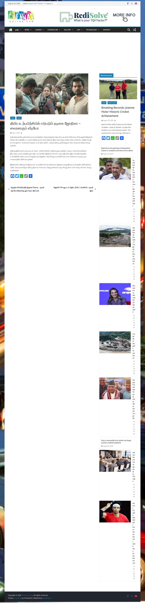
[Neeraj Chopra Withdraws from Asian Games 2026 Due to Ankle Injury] (115, 541)
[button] (20, 29)
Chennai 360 (53, 30)
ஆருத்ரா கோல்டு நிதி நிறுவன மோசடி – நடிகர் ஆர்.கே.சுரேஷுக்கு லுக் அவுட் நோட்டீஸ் (27, 189)
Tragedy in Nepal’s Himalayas (134, 346)
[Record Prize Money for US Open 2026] (115, 306)
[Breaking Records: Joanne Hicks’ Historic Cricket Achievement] (118, 89)
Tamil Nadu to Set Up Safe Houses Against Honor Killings (134, 183)
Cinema (38, 30)
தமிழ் (17, 30)
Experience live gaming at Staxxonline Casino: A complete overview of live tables (117, 149)
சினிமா (19, 118)
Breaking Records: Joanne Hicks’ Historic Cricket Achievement (117, 112)
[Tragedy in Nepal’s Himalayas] (115, 353)
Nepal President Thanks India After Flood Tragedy (134, 399)
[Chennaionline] (10, 29)
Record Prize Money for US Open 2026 (134, 299)
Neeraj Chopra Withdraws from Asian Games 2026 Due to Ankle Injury (134, 533)
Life (78, 30)
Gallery (67, 30)
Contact (106, 30)
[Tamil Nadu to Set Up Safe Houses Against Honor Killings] (115, 191)
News (27, 30)
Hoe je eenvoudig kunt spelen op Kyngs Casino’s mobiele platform (116, 441)
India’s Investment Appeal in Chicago (134, 466)
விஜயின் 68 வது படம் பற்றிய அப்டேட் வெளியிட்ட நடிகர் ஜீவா (73, 189)
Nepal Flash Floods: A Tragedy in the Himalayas (134, 246)
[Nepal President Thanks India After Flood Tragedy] (115, 406)
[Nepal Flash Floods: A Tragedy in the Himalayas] (115, 253)
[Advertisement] (72, 56)
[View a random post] (134, 29)
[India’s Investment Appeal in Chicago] (115, 474)
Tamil (12, 118)
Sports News (112, 103)
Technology (91, 30)
